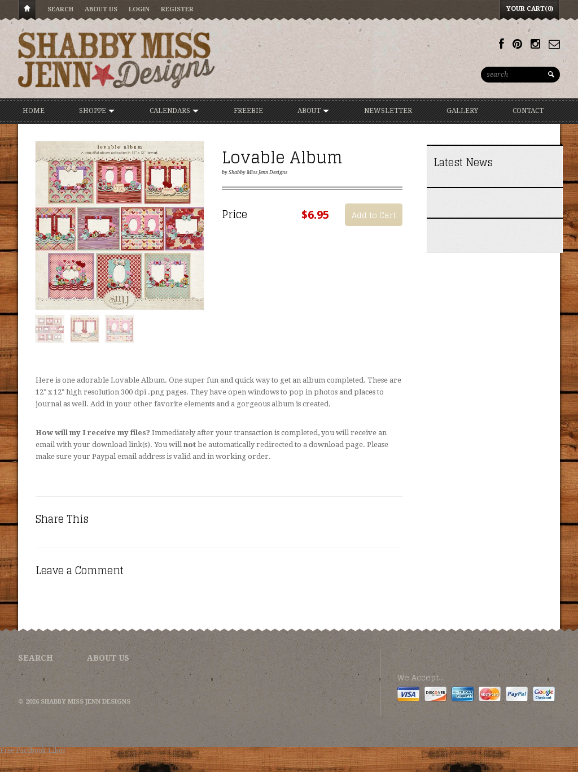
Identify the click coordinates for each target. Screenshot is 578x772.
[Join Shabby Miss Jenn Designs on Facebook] (501, 44)
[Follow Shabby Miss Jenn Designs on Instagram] (535, 44)
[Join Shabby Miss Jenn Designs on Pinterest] (517, 44)
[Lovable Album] (120, 226)
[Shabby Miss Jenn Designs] (117, 60)
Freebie (248, 111)
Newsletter (388, 111)
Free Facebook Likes (32, 750)
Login (139, 9)
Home (27, 10)
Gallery (462, 111)
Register (177, 9)
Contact (528, 111)
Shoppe (93, 111)
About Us (101, 9)
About (309, 111)
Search (60, 9)
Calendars (171, 111)
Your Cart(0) (529, 8)
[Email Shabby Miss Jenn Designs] (554, 44)
